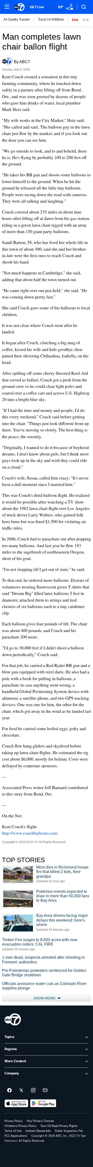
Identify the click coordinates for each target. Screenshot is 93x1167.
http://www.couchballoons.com (30, 833)
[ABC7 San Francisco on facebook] (9, 1090)
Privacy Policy (13, 1120)
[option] (20, 20)
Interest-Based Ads (38, 1130)
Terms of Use (13, 1130)
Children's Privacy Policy (20, 1125)
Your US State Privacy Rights (59, 1125)
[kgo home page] (12, 1019)
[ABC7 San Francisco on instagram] (33, 1090)
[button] (7, 7)
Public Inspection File (69, 1130)
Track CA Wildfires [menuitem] (51, 19)
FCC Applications (15, 1135)
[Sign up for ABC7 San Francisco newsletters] (45, 1090)
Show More (45, 998)
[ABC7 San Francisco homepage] (19, 7)
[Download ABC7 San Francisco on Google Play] (43, 1103)
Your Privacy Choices (40, 1120)
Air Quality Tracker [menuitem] (16, 19)
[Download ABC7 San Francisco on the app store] (16, 1103)
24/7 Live (37, 7)
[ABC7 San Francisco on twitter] (21, 1090)
